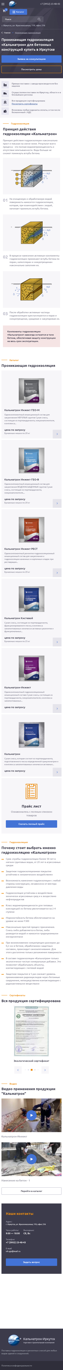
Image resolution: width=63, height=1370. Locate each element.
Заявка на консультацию (31, 58)
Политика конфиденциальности (16, 1365)
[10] (25, 1070)
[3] (41, 1070)
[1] (34, 1070)
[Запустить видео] (31, 1115)
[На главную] (15, 4)
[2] (38, 1070)
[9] (22, 1070)
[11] (28, 1070)
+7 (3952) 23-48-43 (16, 1242)
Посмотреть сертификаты (25, 104)
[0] (31, 1070)
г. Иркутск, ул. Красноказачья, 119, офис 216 (23, 25)
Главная (7, 33)
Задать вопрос (31, 1262)
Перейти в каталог (31, 1191)
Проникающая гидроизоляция (28, 33)
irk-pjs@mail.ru (13, 1251)
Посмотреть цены (31, 69)
